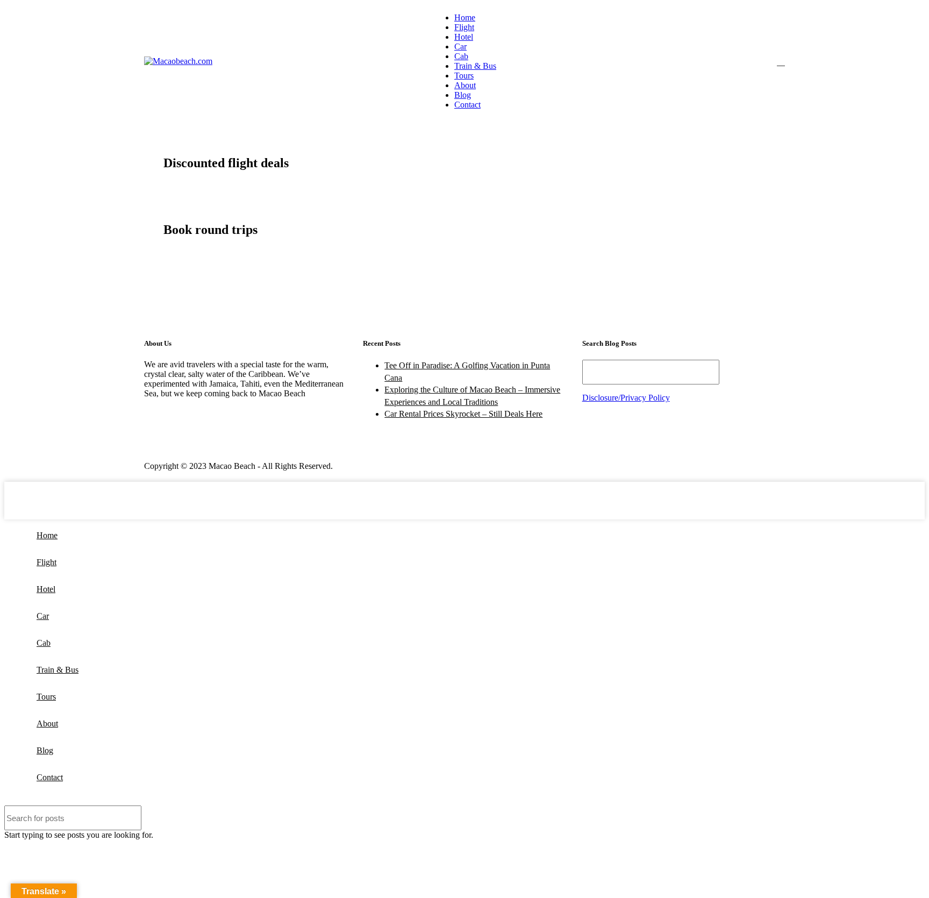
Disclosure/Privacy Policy (626, 397)
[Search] (780, 61)
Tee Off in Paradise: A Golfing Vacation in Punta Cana (467, 371)
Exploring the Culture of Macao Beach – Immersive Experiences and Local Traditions (472, 395)
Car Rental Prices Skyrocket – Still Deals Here (463, 413)
